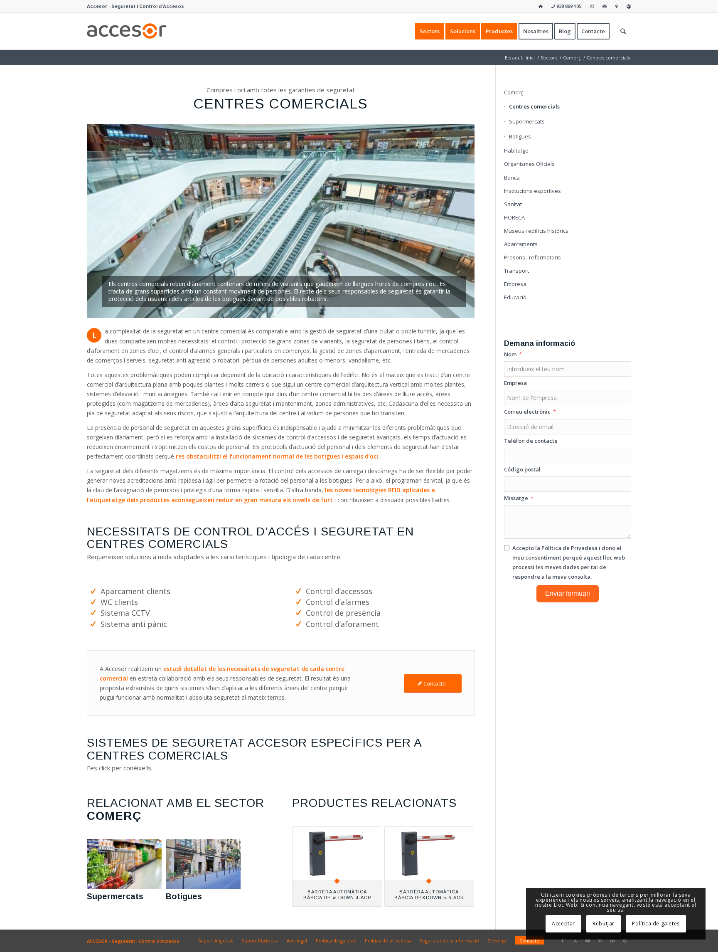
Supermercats (115, 896)
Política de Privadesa (569, 548)
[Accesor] (127, 31)
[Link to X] (575, 940)
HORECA (514, 217)
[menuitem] (540, 6)
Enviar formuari (567, 593)
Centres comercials (534, 106)
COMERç (114, 815)
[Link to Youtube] (587, 940)
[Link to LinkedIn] (612, 940)
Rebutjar (604, 923)
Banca (512, 177)
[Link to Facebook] (562, 940)
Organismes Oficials (529, 164)
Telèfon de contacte (531, 440)
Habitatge (516, 150)
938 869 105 (568, 6)
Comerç (513, 92)
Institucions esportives (532, 191)
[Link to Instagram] (625, 940)
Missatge (516, 498)
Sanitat (513, 204)
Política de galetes (655, 923)
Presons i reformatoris (532, 257)
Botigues (184, 896)
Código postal (522, 469)
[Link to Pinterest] (600, 940)
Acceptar (563, 923)
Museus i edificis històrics (536, 230)
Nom (510, 354)
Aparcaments (521, 244)
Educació (515, 297)
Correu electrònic (527, 411)
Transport (516, 270)
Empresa (515, 284)
